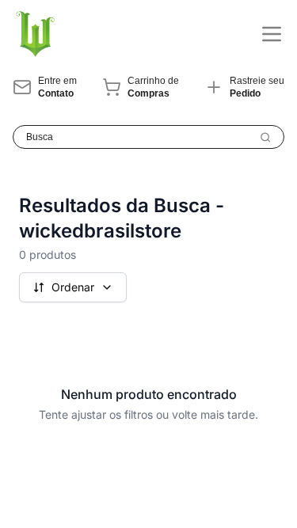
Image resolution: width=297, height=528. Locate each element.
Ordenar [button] (72, 287)
